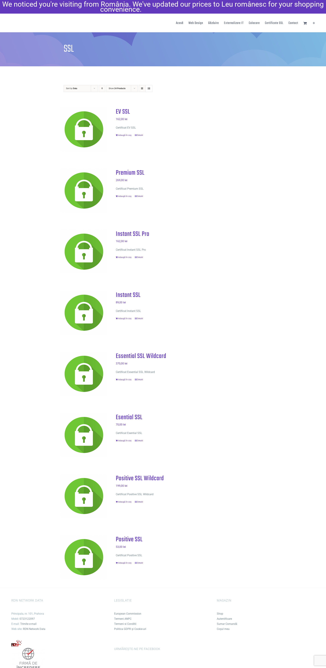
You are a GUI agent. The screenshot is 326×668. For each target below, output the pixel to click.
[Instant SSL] (83, 313)
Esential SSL (129, 417)
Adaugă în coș (124, 135)
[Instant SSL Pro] (83, 252)
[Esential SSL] (83, 435)
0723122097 (27, 618)
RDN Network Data (34, 629)
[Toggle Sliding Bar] (314, 23)
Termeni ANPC (122, 618)
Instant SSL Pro (132, 234)
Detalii (140, 135)
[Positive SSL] (83, 557)
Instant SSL (128, 295)
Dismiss (213, 9)
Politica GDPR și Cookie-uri (130, 629)
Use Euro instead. (170, 9)
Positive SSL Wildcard (140, 478)
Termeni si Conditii (125, 623)
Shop (220, 613)
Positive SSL (129, 540)
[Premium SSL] (83, 190)
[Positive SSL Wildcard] (83, 496)
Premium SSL (130, 173)
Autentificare (224, 618)
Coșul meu (223, 629)
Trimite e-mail (28, 623)
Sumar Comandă (227, 623)
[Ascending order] (102, 88)
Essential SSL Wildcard (141, 356)
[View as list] (149, 88)
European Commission (127, 613)
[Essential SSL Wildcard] (83, 374)
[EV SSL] (83, 129)
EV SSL (123, 112)
